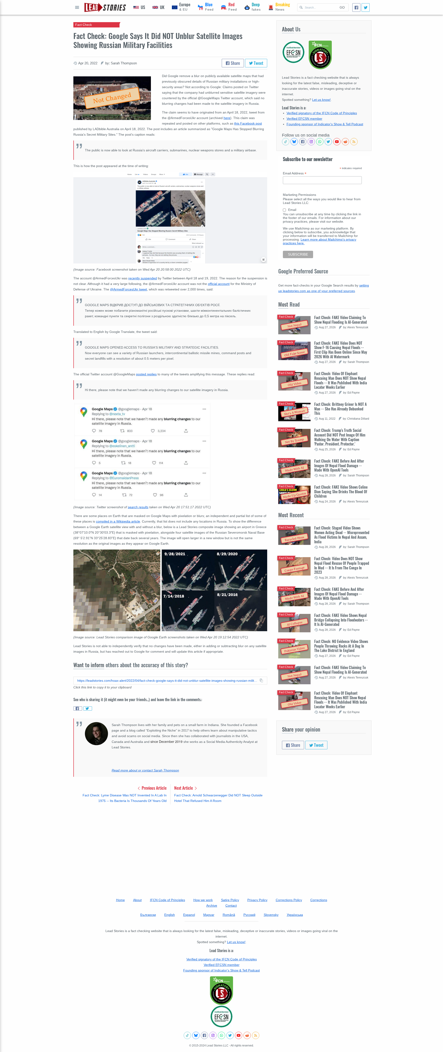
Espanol (189, 915)
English (169, 915)
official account (219, 284)
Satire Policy (230, 900)
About (137, 900)
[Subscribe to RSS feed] (354, 141)
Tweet (258, 63)
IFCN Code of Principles (167, 900)
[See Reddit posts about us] (345, 141)
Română (229, 915)
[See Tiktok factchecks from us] (285, 141)
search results (138, 507)
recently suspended (142, 278)
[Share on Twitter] (87, 708)
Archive (211, 905)
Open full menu (77, 7)
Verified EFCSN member (304, 118)
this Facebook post (248, 123)
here (227, 118)
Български (148, 915)
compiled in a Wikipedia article (118, 521)
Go (342, 7)
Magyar (208, 915)
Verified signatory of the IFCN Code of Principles (322, 113)
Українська (295, 915)
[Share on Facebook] (77, 708)
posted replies (146, 374)
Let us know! (321, 100)
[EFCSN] (221, 1016)
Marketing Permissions (299, 195)
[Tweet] (366, 7)
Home (120, 900)
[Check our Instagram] (311, 141)
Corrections (318, 900)
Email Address (294, 173)
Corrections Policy (289, 900)
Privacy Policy (257, 900)
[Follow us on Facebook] (302, 141)
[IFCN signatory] (221, 990)
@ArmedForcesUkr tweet (128, 289)
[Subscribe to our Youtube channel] (337, 141)
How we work (203, 900)
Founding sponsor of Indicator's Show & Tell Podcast (325, 124)
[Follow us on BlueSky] (294, 141)
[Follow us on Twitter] (328, 141)
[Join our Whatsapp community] (319, 141)
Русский (249, 915)
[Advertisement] (170, 844)
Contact (231, 905)
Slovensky (271, 915)
